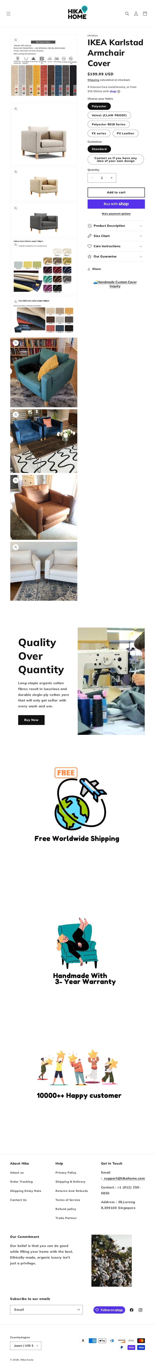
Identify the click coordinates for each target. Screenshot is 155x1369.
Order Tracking (21, 1181)
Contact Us (18, 1200)
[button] (8, 13)
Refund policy (66, 1209)
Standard (99, 149)
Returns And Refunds (72, 1191)
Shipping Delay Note (25, 1191)
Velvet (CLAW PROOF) (109, 115)
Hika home (27, 1359)
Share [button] (96, 269)
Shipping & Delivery (70, 1181)
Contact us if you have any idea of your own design (115, 159)
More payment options (116, 213)
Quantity (93, 169)
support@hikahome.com (124, 1178)
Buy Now (31, 720)
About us (17, 1172)
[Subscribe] (78, 1309)
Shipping (93, 79)
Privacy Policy (66, 1172)
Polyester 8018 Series (109, 124)
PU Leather (125, 133)
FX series (99, 133)
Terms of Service (68, 1200)
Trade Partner (66, 1218)
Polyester (99, 106)
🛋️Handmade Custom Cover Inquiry (115, 284)
